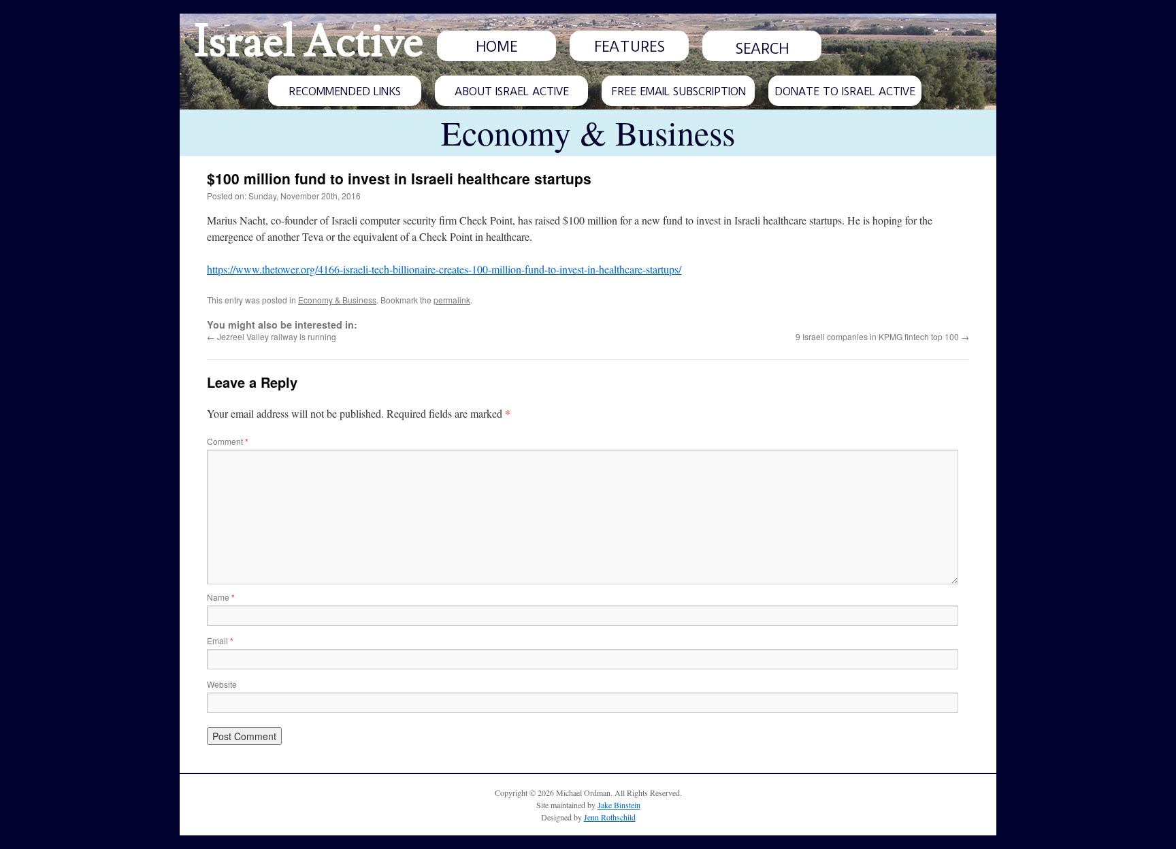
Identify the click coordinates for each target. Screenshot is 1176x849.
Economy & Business (337, 299)
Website (222, 684)
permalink (452, 299)
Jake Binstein (619, 804)
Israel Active (308, 42)
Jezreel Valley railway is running (271, 336)
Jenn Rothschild (610, 817)
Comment (227, 441)
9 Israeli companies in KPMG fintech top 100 (882, 336)
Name (221, 597)
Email (220, 640)
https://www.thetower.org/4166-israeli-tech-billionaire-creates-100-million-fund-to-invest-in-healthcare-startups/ (444, 269)
